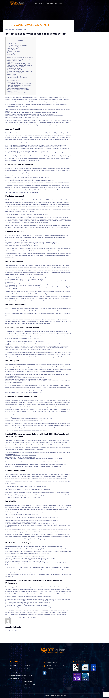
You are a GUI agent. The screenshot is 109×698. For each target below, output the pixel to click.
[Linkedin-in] (45, 673)
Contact (61, 3)
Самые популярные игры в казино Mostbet (19, 53)
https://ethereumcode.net (18, 631)
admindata (41, 617)
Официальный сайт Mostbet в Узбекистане (19, 83)
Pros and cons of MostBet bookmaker (17, 45)
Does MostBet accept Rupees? (15, 76)
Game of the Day (11, 74)
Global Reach (49, 3)
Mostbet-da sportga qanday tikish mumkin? (19, 56)
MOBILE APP (10, 79)
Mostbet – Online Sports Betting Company (18, 63)
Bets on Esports (11, 54)
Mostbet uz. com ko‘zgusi (13, 46)
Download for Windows (13, 51)
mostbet (37, 160)
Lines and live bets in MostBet (15, 70)
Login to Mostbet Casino (13, 50)
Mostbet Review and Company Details (17, 88)
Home (35, 3)
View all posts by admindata (13, 634)
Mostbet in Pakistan (12, 91)
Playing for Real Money (13, 80)
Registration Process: (12, 48)
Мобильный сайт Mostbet (14, 68)
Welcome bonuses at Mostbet (15, 73)
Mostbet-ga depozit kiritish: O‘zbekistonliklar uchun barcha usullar (19, 85)
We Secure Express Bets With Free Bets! (18, 89)
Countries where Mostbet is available (17, 77)
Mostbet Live (10, 62)
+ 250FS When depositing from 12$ (16, 92)
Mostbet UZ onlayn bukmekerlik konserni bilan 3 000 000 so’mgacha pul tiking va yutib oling (20, 58)
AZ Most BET (22, 617)
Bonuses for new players (13, 82)
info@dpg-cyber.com (52, 662)
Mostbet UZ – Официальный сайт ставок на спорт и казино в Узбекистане (19, 65)
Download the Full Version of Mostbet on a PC (19, 71)
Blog (56, 3)
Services (41, 3)
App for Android (11, 43)
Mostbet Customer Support (14, 60)
